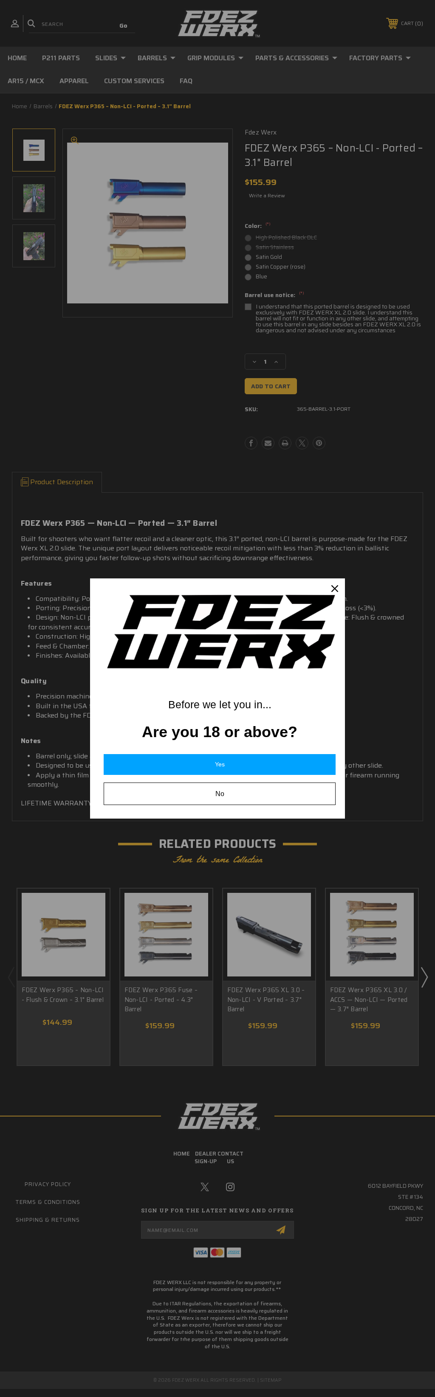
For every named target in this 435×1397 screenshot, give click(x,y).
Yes (220, 764)
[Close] (335, 588)
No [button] (219, 793)
